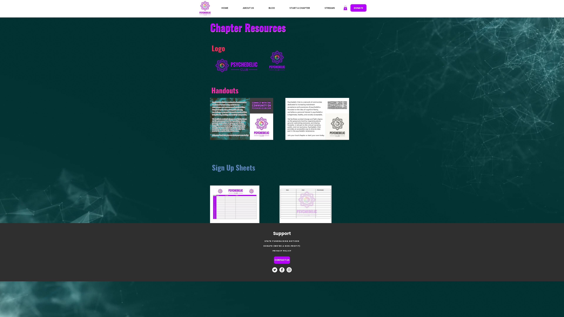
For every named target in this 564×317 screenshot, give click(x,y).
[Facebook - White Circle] (281, 269)
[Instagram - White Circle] (289, 269)
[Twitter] (274, 269)
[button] (345, 8)
